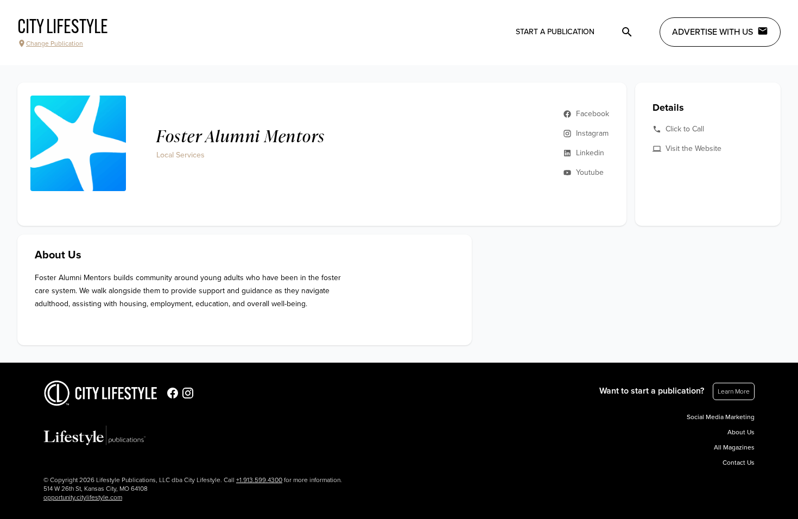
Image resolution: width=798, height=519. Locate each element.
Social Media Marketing (721, 417)
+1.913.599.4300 (259, 480)
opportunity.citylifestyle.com (82, 497)
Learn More (734, 391)
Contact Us (739, 462)
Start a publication (555, 31)
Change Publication (54, 43)
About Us (741, 432)
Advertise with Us (712, 32)
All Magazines (734, 447)
